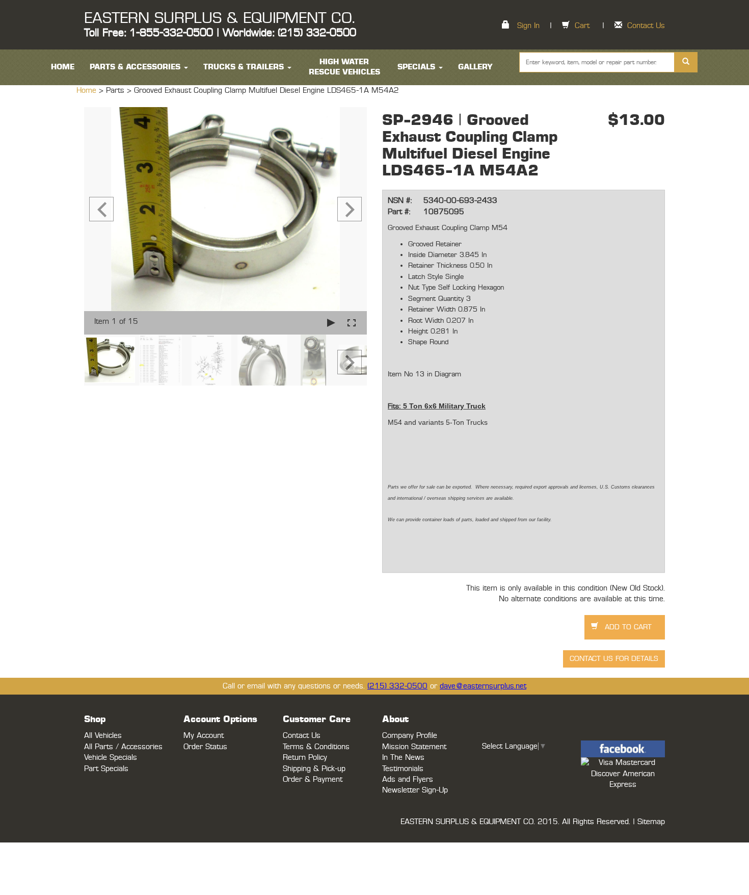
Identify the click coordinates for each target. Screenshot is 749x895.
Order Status (205, 747)
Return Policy (305, 757)
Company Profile (409, 735)
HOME (62, 67)
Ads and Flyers (407, 779)
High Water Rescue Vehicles (344, 67)
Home (87, 90)
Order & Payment (312, 779)
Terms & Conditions (316, 747)
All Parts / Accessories (123, 747)
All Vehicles (103, 735)
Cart (582, 26)
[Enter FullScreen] (351, 322)
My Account (203, 735)
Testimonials (402, 769)
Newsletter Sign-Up (415, 790)
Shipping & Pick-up (314, 769)
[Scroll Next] (349, 362)
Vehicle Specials (110, 757)
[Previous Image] (101, 209)
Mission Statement (414, 747)
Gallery (475, 67)
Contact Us (646, 26)
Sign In (528, 26)
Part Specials (106, 769)
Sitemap (651, 822)
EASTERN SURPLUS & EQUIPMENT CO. (219, 18)
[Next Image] (349, 209)
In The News (403, 757)
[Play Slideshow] (331, 322)
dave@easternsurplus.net (483, 686)
